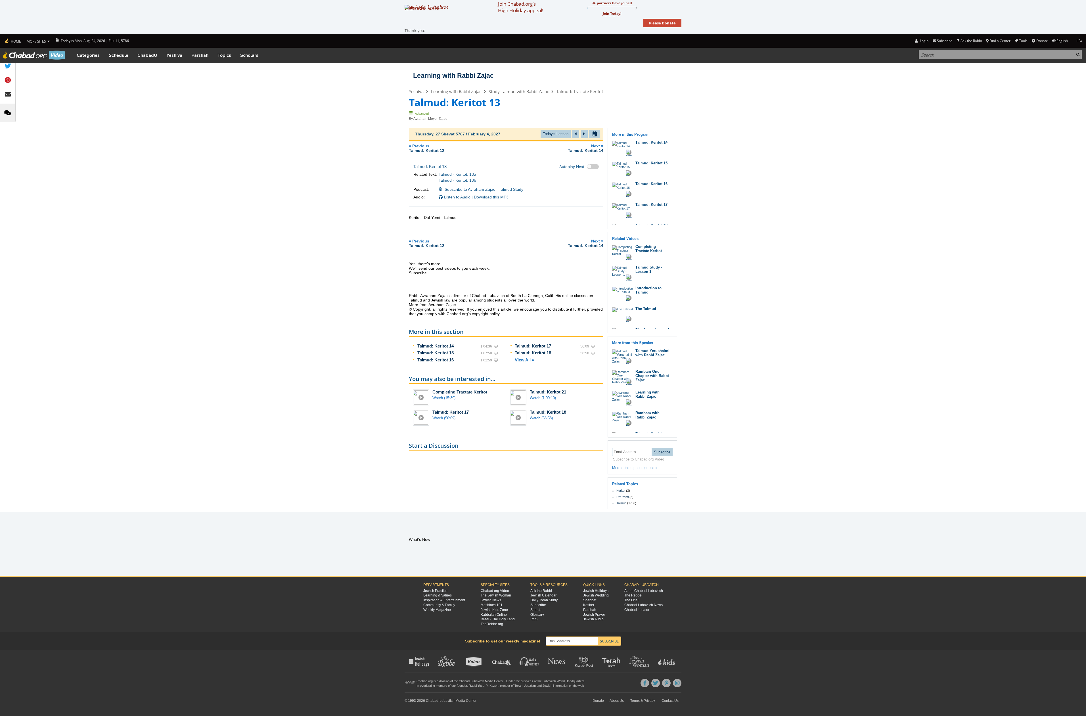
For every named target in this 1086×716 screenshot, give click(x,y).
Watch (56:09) (443, 418)
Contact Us (670, 701)
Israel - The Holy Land (498, 619)
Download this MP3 (491, 197)
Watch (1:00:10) (543, 398)
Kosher (588, 605)
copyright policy (485, 313)
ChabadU (147, 55)
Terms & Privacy (642, 701)
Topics (224, 55)
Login (923, 40)
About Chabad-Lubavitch (643, 591)
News (557, 661)
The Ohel (631, 600)
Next (585, 148)
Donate (1042, 40)
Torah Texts (612, 661)
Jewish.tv (474, 661)
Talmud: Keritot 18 (533, 352)
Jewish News (491, 600)
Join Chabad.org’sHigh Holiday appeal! (520, 7)
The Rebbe (633, 595)
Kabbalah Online (494, 615)
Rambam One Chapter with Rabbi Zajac (652, 375)
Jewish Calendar (543, 595)
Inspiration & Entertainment (444, 600)
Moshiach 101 (492, 605)
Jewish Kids (667, 661)
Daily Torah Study (544, 600)
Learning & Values (437, 595)
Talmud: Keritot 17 (533, 346)
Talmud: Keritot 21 (548, 392)
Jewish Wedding (596, 595)
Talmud (621, 503)
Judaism (530, 685)
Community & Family (439, 605)
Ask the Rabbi (971, 40)
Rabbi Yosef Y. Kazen (483, 685)
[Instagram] (677, 683)
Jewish (547, 685)
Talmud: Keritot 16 (435, 359)
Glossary (537, 615)
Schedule (118, 55)
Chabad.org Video (495, 591)
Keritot (620, 490)
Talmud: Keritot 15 (435, 352)
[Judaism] (12, 41)
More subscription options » (635, 468)
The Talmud (645, 309)
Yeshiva (174, 55)
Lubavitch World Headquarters (564, 681)
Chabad (464, 681)
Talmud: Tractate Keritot (579, 91)
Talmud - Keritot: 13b (457, 180)
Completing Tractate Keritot (459, 392)
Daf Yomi (622, 497)
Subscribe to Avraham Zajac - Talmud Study (484, 189)
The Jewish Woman (496, 595)
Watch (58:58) (541, 418)
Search (535, 610)
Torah (518, 685)
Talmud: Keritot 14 (435, 346)
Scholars (249, 55)
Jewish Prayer (594, 615)
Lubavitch (477, 681)
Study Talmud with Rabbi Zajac (519, 91)
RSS (533, 619)
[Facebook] (645, 683)
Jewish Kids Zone (494, 610)
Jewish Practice (435, 591)
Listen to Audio (457, 197)
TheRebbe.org (492, 624)
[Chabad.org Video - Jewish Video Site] (34, 55)
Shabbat (589, 600)
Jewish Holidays (595, 591)
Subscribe (538, 605)
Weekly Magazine (437, 610)
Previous (426, 148)
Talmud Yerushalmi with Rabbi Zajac (652, 353)
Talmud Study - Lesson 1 (648, 269)
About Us (617, 701)
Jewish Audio (593, 619)
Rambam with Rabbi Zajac (647, 415)
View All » (524, 359)
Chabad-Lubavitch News (643, 605)
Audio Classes (529, 661)
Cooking (584, 661)
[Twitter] (655, 683)
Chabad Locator (636, 610)
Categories (88, 55)
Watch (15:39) (443, 398)
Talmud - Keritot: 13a (457, 174)
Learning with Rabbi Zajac (453, 75)
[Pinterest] (666, 683)
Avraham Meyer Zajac (430, 119)
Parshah (199, 55)
